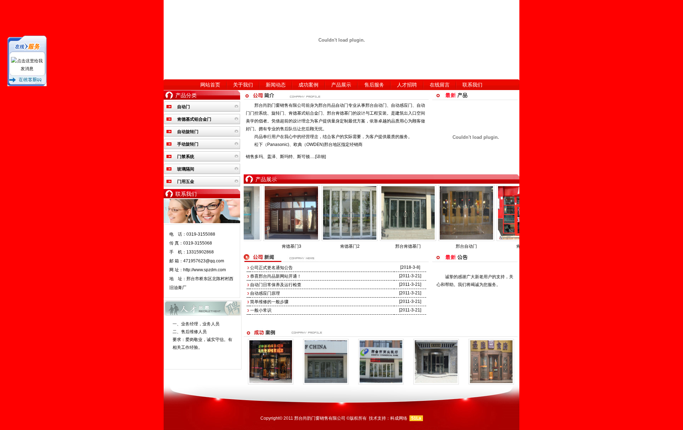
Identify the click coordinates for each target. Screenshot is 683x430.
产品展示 (341, 85)
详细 (320, 156)
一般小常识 (260, 310)
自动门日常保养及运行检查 (275, 284)
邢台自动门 (376, 105)
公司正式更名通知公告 (271, 267)
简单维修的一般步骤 (269, 301)
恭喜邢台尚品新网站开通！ (275, 276)
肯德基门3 (255, 246)
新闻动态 (276, 85)
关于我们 (243, 85)
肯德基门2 (314, 246)
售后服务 (374, 85)
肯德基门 (488, 246)
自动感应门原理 (265, 293)
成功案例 (308, 85)
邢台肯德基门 (340, 113)
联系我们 (472, 85)
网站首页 (210, 85)
